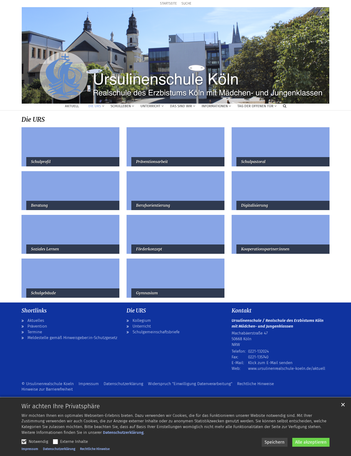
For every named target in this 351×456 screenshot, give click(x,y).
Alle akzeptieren (311, 442)
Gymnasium (147, 293)
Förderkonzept (149, 249)
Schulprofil (41, 161)
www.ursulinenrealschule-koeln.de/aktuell (286, 368)
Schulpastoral (253, 161)
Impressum (29, 449)
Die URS (33, 119)
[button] (93, 107)
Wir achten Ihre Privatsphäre (60, 406)
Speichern (275, 442)
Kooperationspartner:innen (265, 249)
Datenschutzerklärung (123, 432)
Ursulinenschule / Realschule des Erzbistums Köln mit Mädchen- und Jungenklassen (278, 323)
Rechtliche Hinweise (95, 449)
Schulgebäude (43, 293)
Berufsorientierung (153, 205)
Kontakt (241, 310)
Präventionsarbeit (152, 161)
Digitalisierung (254, 205)
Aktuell (72, 106)
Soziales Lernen (45, 249)
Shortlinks (34, 310)
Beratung (39, 205)
